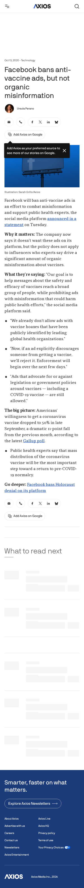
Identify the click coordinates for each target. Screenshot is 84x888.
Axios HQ (43, 826)
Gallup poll (34, 441)
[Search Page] (77, 6)
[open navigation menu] (7, 6)
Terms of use (45, 840)
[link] (9, 122)
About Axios (11, 818)
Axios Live (44, 818)
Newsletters (11, 847)
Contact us (11, 840)
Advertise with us (14, 826)
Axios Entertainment (16, 854)
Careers (9, 833)
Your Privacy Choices (51, 847)
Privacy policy (46, 833)
